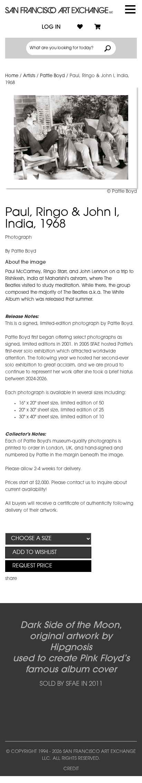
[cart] (97, 27)
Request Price (32, 566)
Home (11, 76)
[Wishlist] (80, 27)
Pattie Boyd (52, 76)
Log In (51, 27)
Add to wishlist (34, 552)
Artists (29, 76)
